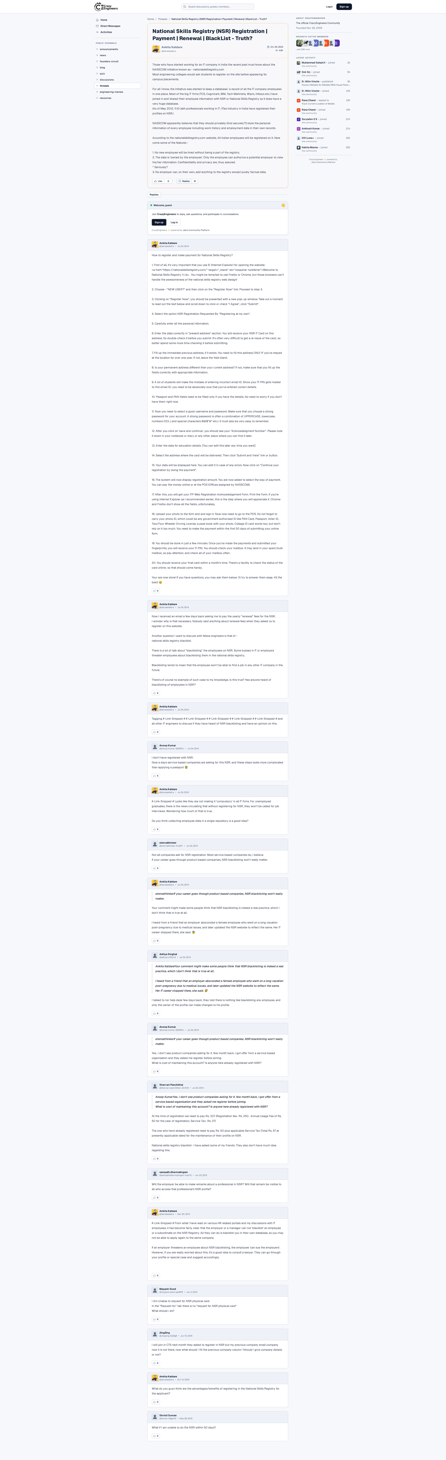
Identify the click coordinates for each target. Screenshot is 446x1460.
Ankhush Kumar (311, 128)
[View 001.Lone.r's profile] (331, 43)
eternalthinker (167, 842)
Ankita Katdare (172, 47)
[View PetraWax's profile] (320, 43)
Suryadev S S (309, 119)
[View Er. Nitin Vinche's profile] (310, 43)
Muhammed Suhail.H (313, 62)
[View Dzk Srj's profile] (304, 43)
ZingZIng (164, 1332)
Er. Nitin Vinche (310, 81)
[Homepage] (106, 7)
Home (150, 19)
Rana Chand (309, 100)
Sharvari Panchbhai (171, 1084)
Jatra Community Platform (196, 230)
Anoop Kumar (167, 745)
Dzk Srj (306, 72)
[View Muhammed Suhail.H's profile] (299, 43)
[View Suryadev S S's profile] (336, 43)
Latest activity (306, 57)
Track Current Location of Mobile (318, 103)
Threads (162, 19)
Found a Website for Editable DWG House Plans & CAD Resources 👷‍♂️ (326, 85)
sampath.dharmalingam (173, 1172)
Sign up (159, 222)
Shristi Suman (168, 1415)
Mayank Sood (167, 1289)
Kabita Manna (310, 147)
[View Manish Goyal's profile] (315, 43)
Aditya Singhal (168, 954)
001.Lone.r (308, 137)
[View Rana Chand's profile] (325, 43)
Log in (174, 222)
